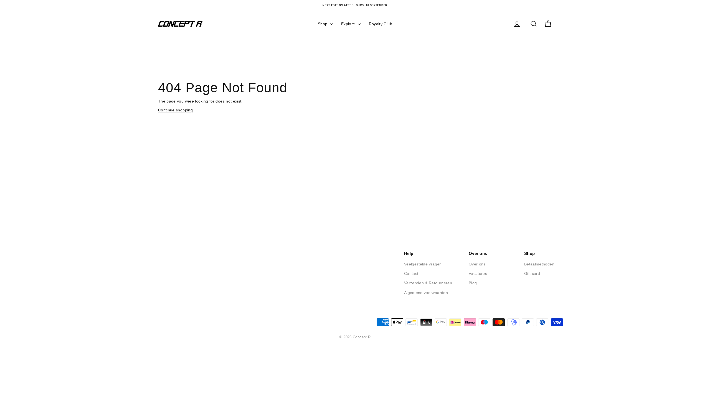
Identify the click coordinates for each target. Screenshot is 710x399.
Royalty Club (380, 24)
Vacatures (478, 273)
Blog (473, 283)
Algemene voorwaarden (426, 292)
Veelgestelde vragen (423, 264)
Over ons (477, 264)
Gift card (532, 273)
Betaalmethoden (539, 264)
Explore (348, 24)
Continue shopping (175, 110)
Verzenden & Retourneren (428, 283)
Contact (411, 273)
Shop (323, 24)
